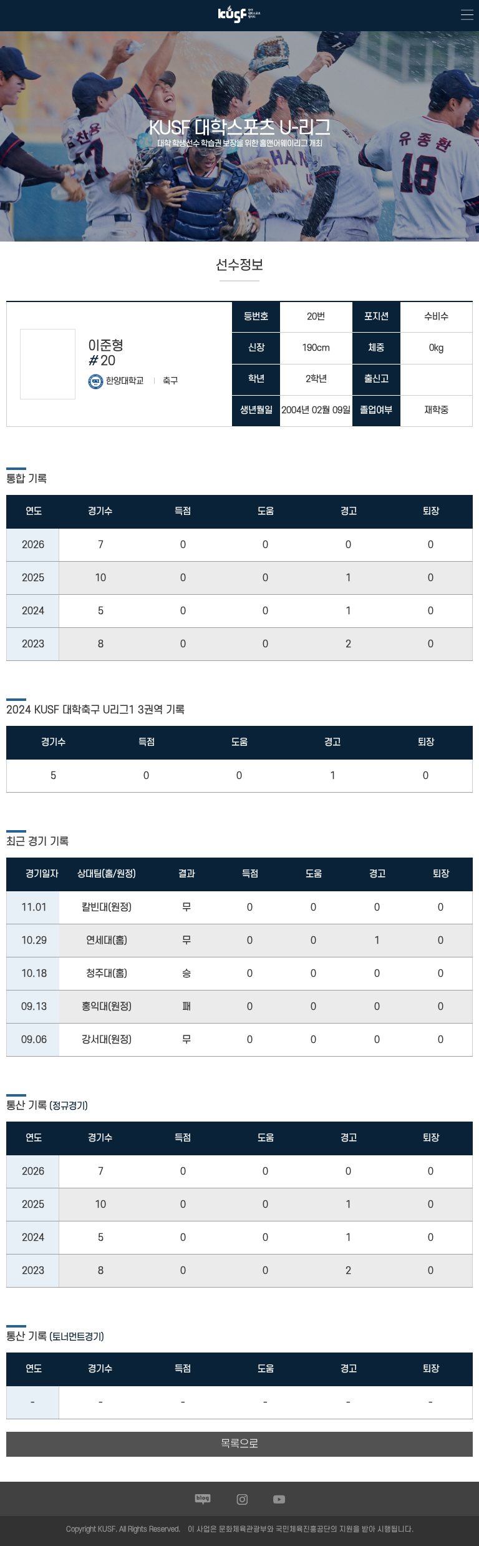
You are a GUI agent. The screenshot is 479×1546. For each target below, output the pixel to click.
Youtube (279, 1499)
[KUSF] (239, 26)
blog (203, 1499)
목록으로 (239, 1444)
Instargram (242, 1499)
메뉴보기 (463, 15)
